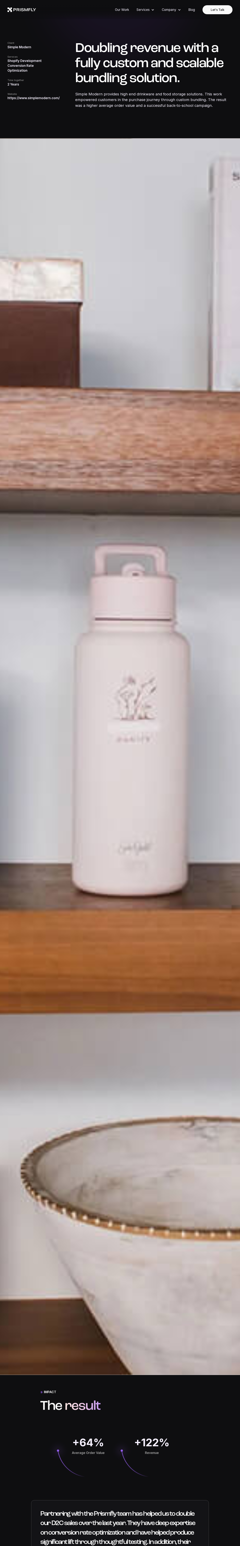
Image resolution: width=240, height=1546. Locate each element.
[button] (145, 10)
